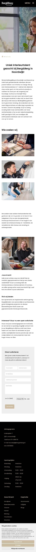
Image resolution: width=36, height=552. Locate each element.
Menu (27, 3)
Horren (6, 511)
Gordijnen (7, 501)
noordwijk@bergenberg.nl (17, 443)
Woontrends (25, 501)
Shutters (7, 520)
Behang (6, 514)
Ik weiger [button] (18, 545)
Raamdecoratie (9, 504)
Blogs (22, 507)
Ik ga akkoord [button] (18, 541)
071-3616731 (14, 439)
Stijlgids (23, 504)
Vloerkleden (8, 517)
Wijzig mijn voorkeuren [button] (18, 548)
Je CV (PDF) (9, 398)
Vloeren (6, 507)
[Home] (2, 56)
